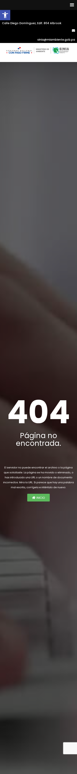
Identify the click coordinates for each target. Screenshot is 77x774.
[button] (5, 15)
